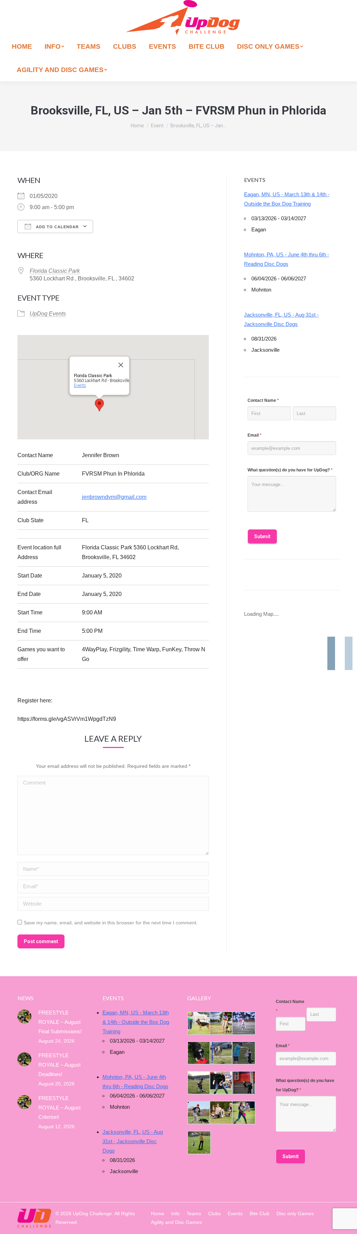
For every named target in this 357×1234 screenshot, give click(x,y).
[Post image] (24, 1017)
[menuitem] (21, 46)
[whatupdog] (221, 1082)
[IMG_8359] (221, 1023)
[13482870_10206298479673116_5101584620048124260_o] (221, 1053)
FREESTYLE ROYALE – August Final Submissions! (60, 1022)
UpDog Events (48, 314)
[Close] (120, 365)
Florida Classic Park (55, 271)
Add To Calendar (57, 227)
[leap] (243, 1112)
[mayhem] (198, 1082)
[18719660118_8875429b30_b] (198, 1023)
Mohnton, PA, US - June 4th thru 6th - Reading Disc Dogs (286, 259)
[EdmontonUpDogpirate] (243, 1023)
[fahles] (221, 1112)
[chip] (243, 1053)
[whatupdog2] (243, 1082)
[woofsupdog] (198, 1142)
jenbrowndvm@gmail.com (114, 497)
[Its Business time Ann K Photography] (198, 1053)
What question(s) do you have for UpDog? (290, 470)
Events (80, 385)
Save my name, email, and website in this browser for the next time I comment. (111, 922)
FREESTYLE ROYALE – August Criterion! (59, 1107)
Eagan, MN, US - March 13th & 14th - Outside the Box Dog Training (286, 199)
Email (254, 435)
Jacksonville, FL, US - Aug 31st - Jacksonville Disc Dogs (281, 319)
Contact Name (263, 400)
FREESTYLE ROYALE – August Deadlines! (59, 1064)
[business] (198, 1112)
